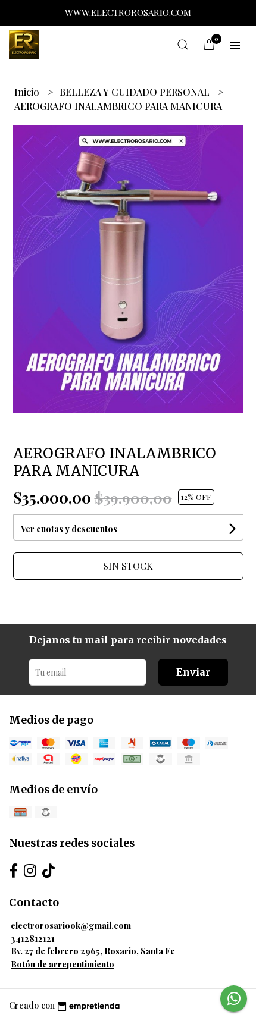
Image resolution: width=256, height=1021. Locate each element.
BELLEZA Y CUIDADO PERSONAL (136, 92)
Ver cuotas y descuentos (69, 529)
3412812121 (33, 938)
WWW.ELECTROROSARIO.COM (128, 12)
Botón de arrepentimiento (62, 964)
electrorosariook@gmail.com (71, 925)
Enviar (193, 672)
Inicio (28, 92)
